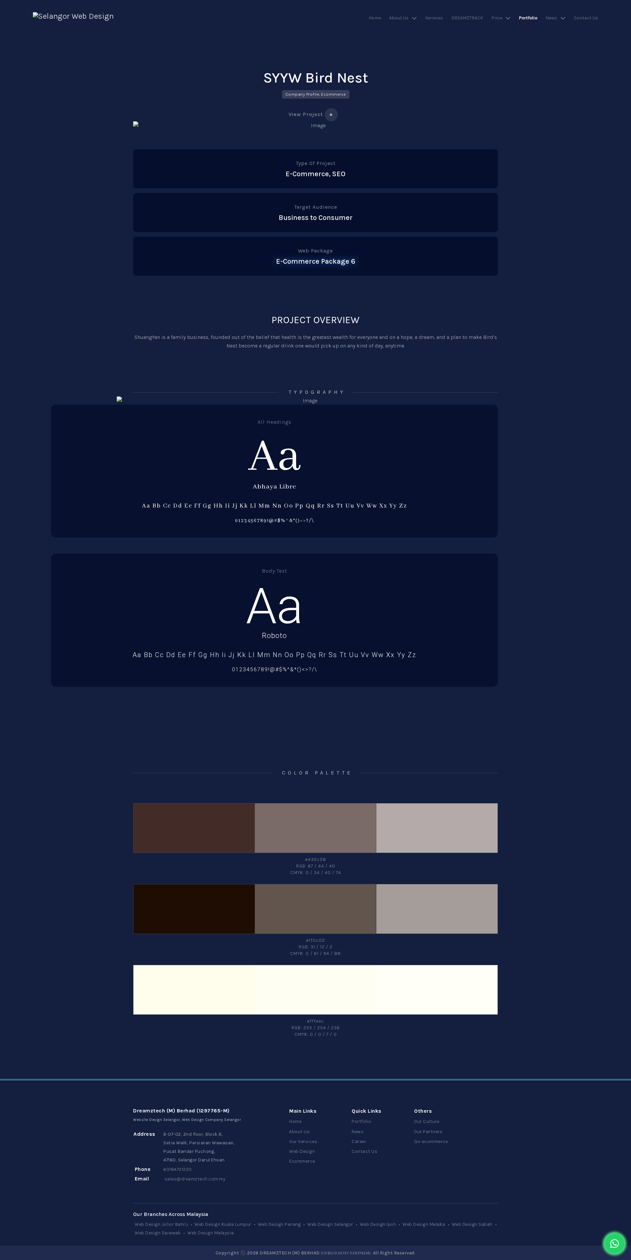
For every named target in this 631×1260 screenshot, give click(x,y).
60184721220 (177, 1169)
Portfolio (528, 18)
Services (434, 18)
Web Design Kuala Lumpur (223, 1224)
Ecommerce (302, 1161)
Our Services (303, 1141)
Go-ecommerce (431, 1141)
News (551, 18)
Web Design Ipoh (378, 1224)
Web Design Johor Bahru (161, 1224)
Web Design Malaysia (210, 1233)
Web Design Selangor (330, 1224)
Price (496, 18)
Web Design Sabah (472, 1224)
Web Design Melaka (424, 1224)
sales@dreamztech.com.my (195, 1179)
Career (359, 1141)
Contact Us (586, 18)
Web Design (302, 1151)
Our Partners (428, 1131)
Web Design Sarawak (158, 1233)
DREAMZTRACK (467, 18)
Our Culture (426, 1121)
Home (375, 18)
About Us (399, 18)
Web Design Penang (279, 1224)
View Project (306, 114)
